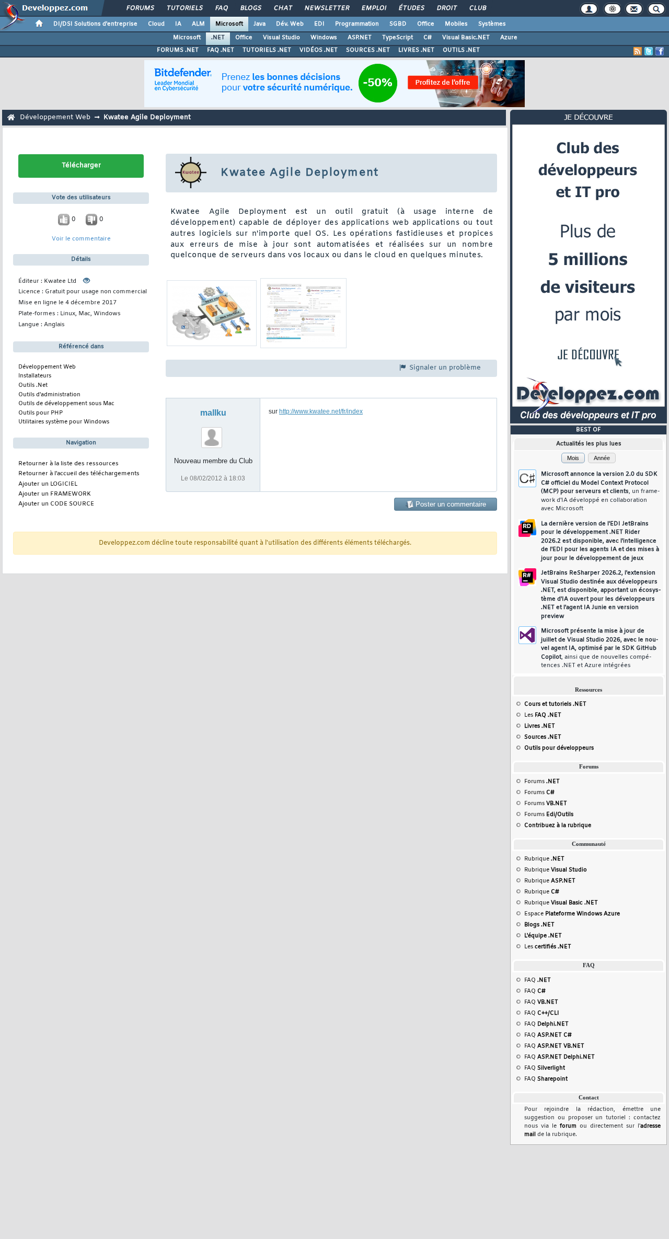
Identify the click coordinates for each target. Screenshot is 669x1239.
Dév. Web (290, 24)
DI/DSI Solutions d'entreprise (95, 24)
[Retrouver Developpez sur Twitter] (648, 51)
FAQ (221, 8)
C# (427, 37)
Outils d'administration (49, 394)
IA (178, 24)
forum (568, 1126)
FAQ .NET (220, 50)
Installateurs (34, 376)
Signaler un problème (444, 367)
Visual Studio (281, 37)
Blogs (250, 8)
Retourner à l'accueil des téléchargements (79, 474)
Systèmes (492, 24)
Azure (508, 37)
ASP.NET (360, 37)
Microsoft (229, 24)
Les (542, 715)
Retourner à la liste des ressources (68, 464)
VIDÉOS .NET (318, 50)
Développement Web (55, 117)
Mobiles (456, 24)
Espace (572, 913)
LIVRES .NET (416, 50)
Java (259, 24)
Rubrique (544, 859)
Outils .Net (33, 385)
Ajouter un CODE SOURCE (56, 504)
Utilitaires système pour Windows (63, 422)
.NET (218, 37)
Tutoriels (184, 8)
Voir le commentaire (81, 239)
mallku (213, 412)
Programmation (357, 24)
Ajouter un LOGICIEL (47, 484)
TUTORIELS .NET (267, 50)
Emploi (373, 8)
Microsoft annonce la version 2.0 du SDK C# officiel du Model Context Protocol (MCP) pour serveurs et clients (600, 491)
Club (477, 8)
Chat (282, 8)
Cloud (156, 24)
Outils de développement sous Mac (66, 403)
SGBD (398, 24)
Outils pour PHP (40, 413)
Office (425, 24)
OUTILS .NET (461, 50)
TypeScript (397, 37)
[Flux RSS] (637, 51)
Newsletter (326, 8)
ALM (198, 24)
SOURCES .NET (368, 50)
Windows (323, 37)
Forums (140, 8)
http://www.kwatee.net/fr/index (321, 411)
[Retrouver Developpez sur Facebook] (659, 51)
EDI (319, 24)
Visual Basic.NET (466, 37)
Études (411, 8)
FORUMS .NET (178, 50)
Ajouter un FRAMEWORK (54, 494)
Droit (446, 8)
